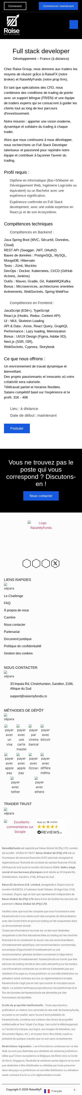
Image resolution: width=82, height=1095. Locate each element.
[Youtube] (45, 563)
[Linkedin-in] (26, 563)
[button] (73, 24)
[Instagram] (36, 563)
